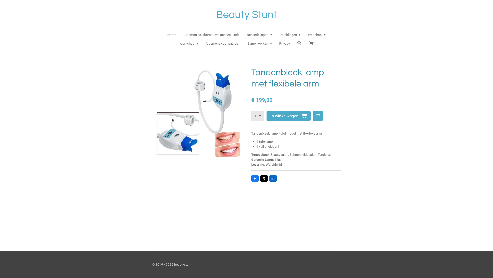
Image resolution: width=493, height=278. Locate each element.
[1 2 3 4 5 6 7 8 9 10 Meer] (257, 116)
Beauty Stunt (246, 14)
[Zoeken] (299, 43)
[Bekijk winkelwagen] (311, 43)
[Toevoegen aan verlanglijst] (318, 116)
